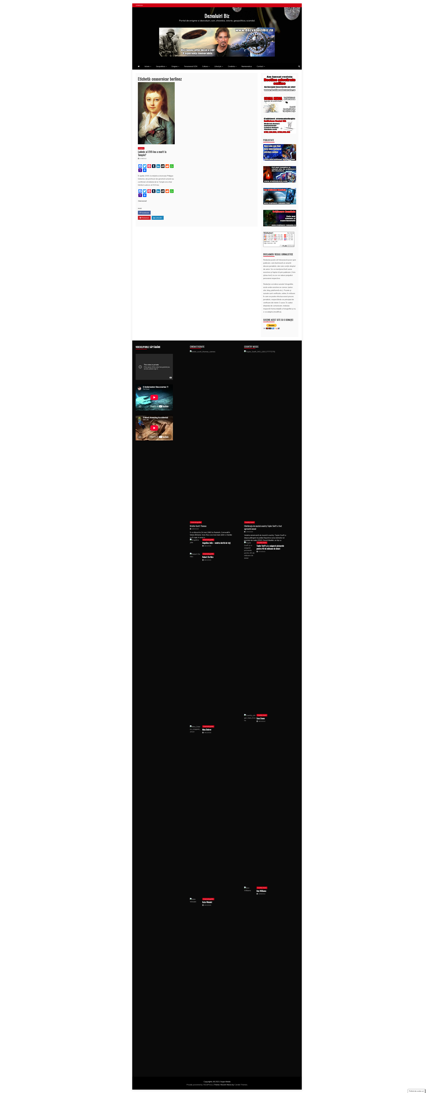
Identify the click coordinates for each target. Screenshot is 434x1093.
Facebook (145, 212)
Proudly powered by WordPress (199, 1084)
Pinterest (145, 218)
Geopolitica (160, 66)
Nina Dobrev (206, 729)
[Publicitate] (279, 160)
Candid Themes (241, 1084)
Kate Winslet (207, 902)
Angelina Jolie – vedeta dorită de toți (216, 542)
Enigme (175, 66)
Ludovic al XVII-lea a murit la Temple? (152, 153)
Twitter (158, 212)
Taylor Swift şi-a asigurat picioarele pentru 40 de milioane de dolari (270, 547)
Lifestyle (217, 66)
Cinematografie (197, 346)
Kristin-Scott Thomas (198, 525)
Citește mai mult (142, 201)
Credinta (231, 66)
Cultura (205, 66)
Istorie (147, 66)
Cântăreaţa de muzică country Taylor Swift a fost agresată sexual (263, 527)
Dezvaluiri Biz (217, 15)
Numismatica (246, 66)
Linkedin (158, 218)
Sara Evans (261, 718)
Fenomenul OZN (190, 66)
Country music (249, 522)
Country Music (251, 346)
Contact (260, 66)
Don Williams (261, 890)
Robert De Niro (207, 556)
